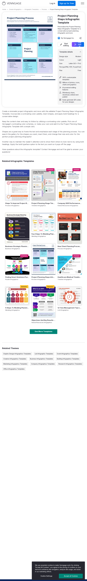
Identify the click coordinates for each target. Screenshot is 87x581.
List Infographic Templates (44, 354)
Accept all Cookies (71, 576)
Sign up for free (67, 3)
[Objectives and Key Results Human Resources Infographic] (44, 302)
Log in (52, 3)
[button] (64, 44)
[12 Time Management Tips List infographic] (70, 296)
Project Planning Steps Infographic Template (44, 277)
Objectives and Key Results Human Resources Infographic (44, 320)
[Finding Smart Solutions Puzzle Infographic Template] (17, 265)
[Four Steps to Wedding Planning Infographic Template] (44, 222)
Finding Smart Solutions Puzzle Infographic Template (17, 277)
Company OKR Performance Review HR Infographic (70, 203)
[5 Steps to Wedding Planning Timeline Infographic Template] (17, 296)
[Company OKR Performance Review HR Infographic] (70, 185)
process (44, 9)
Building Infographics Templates (68, 359)
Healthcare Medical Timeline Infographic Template (70, 277)
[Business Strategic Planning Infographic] (17, 228)
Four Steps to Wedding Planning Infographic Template (44, 234)
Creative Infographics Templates (14, 359)
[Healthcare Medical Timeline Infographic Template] (70, 265)
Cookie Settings (46, 576)
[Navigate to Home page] (11, 3)
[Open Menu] (82, 3)
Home (4, 9)
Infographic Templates (32, 9)
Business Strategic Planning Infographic (17, 246)
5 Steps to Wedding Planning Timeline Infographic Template (17, 308)
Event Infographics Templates (67, 354)
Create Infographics (15, 9)
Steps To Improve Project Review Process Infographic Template (17, 203)
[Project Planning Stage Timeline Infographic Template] (44, 185)
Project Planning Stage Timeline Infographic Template (44, 203)
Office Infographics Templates (14, 369)
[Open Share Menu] (80, 38)
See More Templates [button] (43, 331)
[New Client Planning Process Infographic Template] (70, 228)
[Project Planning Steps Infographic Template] (44, 259)
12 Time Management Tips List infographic (70, 308)
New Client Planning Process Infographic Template (70, 246)
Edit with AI (79, 44)
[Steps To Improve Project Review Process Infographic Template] (17, 185)
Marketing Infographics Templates (15, 364)
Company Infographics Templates (43, 364)
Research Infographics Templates (70, 364)
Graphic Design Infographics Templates (17, 354)
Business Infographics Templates (41, 359)
